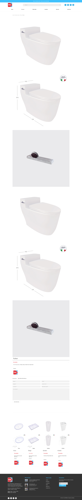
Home (12, 9)
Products (22, 9)
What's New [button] (34, 9)
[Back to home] (10, 4)
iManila (73, 497)
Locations (46, 9)
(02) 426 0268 (46, 1)
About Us (57, 9)
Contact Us (69, 9)
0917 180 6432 (13, 492)
